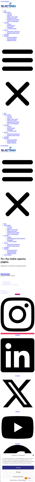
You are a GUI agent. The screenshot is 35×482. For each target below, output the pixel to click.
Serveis (6, 30)
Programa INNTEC (12, 37)
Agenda (9, 24)
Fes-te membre (7, 254)
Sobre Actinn (7, 12)
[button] (33, 455)
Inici (5, 11)
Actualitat (6, 34)
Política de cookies (13, 480)
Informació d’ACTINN (13, 19)
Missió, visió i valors (12, 16)
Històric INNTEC (11, 40)
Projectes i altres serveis (13, 33)
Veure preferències (18, 476)
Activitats (6, 22)
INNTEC (6, 36)
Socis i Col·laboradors (13, 21)
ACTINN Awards (11, 28)
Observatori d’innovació (13, 31)
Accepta (18, 467)
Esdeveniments (11, 25)
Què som (9, 13)
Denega (18, 472)
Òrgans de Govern (12, 18)
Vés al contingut (5, 1)
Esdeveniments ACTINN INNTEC (16, 238)
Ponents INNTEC (11, 39)
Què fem (9, 15)
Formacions (10, 27)
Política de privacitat (22, 480)
